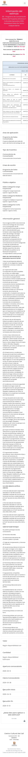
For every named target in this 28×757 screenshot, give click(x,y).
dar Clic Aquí (21, 46)
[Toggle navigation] (25, 3)
